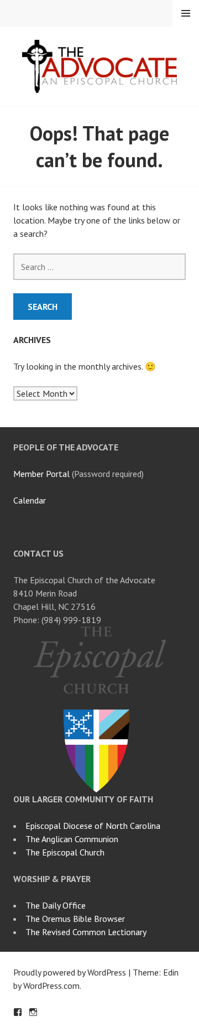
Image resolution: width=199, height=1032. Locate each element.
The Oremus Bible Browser (75, 918)
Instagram (33, 1012)
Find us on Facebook (17, 1012)
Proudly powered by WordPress (69, 972)
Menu (185, 13)
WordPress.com (51, 985)
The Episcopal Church (64, 852)
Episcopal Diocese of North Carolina (92, 825)
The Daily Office (55, 905)
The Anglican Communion (71, 838)
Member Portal (41, 473)
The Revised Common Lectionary (85, 931)
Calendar (29, 500)
